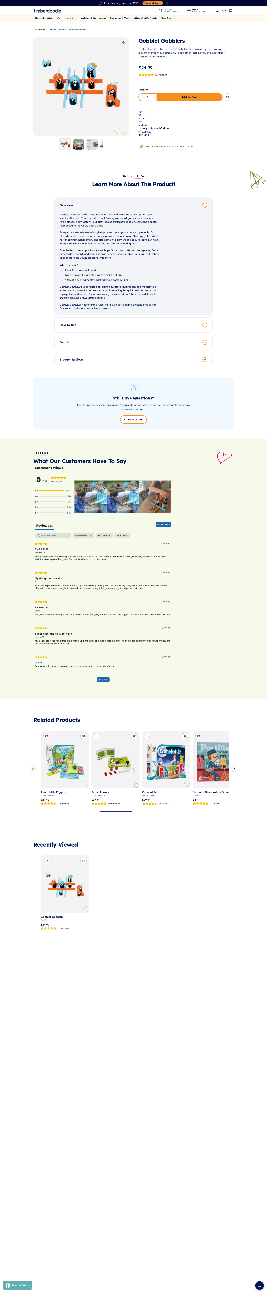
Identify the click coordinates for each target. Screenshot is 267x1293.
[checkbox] (122, 535)
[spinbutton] (147, 97)
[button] (142, 97)
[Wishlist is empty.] (224, 11)
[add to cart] (83, 736)
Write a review (163, 524)
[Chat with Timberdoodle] (259, 1285)
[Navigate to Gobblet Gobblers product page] (65, 885)
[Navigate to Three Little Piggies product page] (65, 761)
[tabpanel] (103, 609)
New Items (168, 18)
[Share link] (123, 42)
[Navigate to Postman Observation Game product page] (217, 761)
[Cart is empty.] (230, 11)
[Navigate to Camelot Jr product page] (166, 761)
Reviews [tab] (44, 525)
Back (42, 29)
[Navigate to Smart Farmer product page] (115, 761)
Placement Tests (120, 18)
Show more (103, 680)
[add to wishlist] (227, 97)
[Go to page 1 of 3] (116, 811)
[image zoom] (81, 86)
